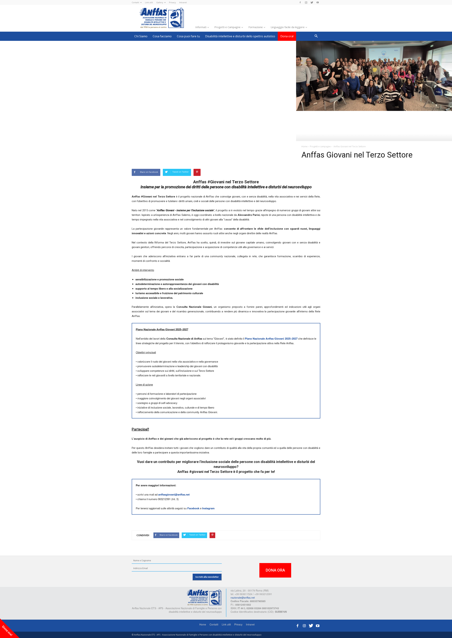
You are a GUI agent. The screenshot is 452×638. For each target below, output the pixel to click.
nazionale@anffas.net (243, 597)
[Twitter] (311, 2)
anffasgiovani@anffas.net (174, 494)
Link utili (149, 2)
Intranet (183, 2)
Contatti (135, 2)
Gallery (159, 2)
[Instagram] (306, 2)
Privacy (172, 2)
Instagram (208, 508)
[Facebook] (300, 2)
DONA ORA (275, 570)
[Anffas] (204, 597)
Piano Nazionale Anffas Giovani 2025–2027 (271, 338)
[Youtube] (317, 2)
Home (202, 624)
